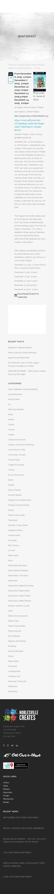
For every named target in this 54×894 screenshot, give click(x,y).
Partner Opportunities (16, 626)
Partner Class (13, 621)
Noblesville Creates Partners (19, 601)
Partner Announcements (18, 616)
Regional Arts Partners (17, 641)
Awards (11, 419)
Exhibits (11, 485)
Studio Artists (13, 661)
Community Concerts (17, 455)
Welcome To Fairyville (17, 681)
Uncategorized (14, 671)
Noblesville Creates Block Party (21, 586)
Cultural (11, 470)
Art (9, 404)
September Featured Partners (20, 348)
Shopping (12, 646)
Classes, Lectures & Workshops (21, 445)
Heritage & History (15, 530)
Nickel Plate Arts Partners (18, 571)
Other (10, 611)
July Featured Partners (17, 852)
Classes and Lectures (16, 440)
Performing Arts (14, 631)
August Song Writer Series (18, 358)
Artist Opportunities (16, 409)
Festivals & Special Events (18, 505)
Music (10, 560)
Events (28, 65)
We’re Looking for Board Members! (22, 353)
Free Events (12, 520)
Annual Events (13, 399)
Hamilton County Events (18, 68)
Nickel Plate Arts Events (17, 566)
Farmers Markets (14, 495)
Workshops (13, 691)
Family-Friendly (38, 65)
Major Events (13, 555)
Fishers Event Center (16, 515)
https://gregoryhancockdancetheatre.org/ (31, 116)
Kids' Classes (13, 545)
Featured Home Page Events (19, 500)
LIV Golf (11, 550)
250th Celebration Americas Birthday (23, 389)
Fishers (11, 510)
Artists (10, 414)
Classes (11, 430)
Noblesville (12, 581)
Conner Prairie (14, 460)
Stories (11, 656)
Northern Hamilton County (19, 606)
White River (12, 686)
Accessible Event (15, 394)
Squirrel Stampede (15, 651)
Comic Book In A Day (16, 450)
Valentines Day (14, 676)
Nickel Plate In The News (18, 576)
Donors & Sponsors (16, 475)
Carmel (11, 425)
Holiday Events (14, 535)
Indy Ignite (12, 540)
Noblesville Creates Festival (19, 596)
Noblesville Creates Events (19, 591)
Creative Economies (16, 465)
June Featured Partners (17, 877)
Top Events (12, 666)
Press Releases (14, 636)
